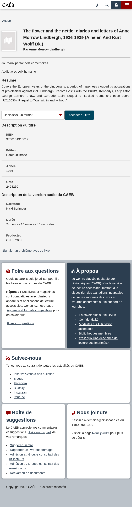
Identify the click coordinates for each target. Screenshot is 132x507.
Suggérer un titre (21, 445)
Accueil (7, 20)
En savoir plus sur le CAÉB (97, 315)
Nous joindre (100, 433)
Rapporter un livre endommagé (31, 450)
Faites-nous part (40, 432)
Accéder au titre (79, 115)
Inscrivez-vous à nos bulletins (34, 374)
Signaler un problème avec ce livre (26, 250)
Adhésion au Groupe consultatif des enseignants (34, 466)
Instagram (21, 392)
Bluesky (19, 388)
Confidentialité (88, 319)
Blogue (18, 378)
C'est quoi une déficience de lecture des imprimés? (98, 340)
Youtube (19, 397)
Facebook (20, 383)
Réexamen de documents (27, 473)
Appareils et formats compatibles (29, 310)
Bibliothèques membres (95, 333)
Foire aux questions (20, 323)
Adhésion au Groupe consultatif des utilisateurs (34, 457)
